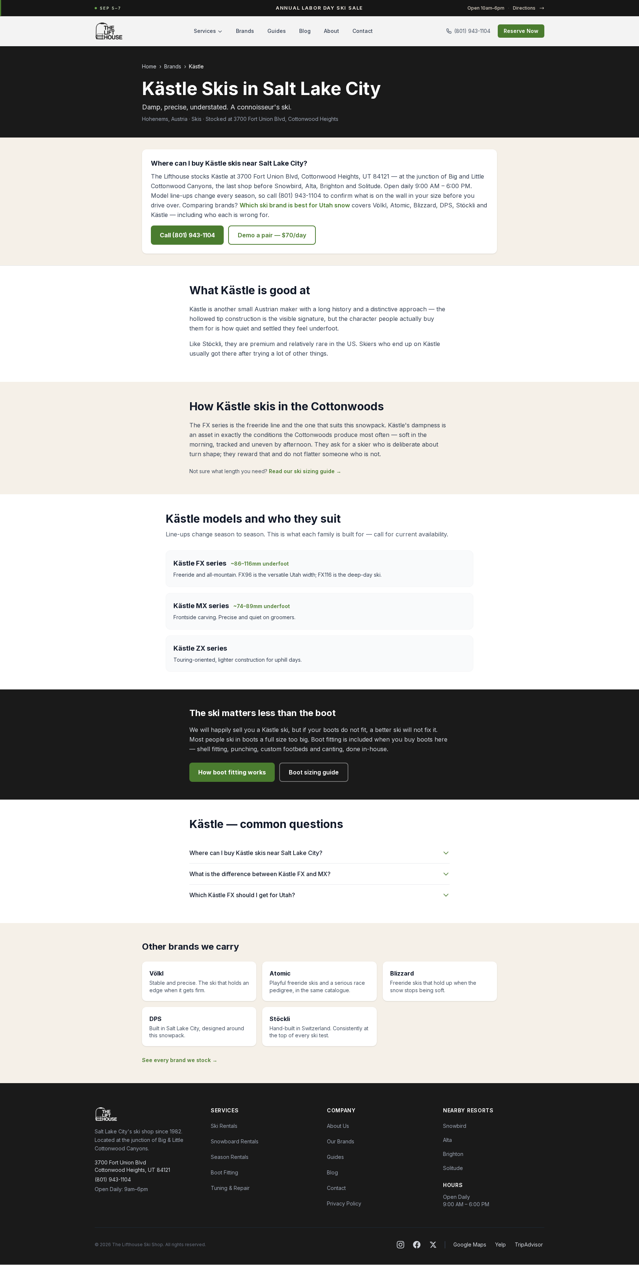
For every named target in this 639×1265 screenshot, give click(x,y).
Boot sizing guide (314, 772)
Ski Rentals (224, 1126)
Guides (276, 31)
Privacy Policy (344, 1203)
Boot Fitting (224, 1172)
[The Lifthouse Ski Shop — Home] (109, 31)
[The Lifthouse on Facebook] (417, 1245)
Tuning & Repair (230, 1188)
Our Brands (340, 1141)
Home (149, 66)
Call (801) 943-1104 (187, 235)
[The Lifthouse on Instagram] (400, 1245)
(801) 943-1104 (472, 31)
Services (205, 31)
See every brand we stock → (179, 1060)
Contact (362, 31)
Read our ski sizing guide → (305, 471)
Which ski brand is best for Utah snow (295, 205)
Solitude (453, 1168)
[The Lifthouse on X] (433, 1245)
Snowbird (454, 1126)
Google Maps (469, 1244)
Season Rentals (229, 1157)
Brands (245, 31)
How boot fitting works (232, 772)
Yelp (500, 1244)
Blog (305, 31)
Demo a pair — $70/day (272, 235)
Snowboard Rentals (234, 1141)
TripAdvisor (529, 1244)
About (331, 31)
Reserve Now (521, 31)
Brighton (453, 1154)
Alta (447, 1140)
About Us (338, 1126)
